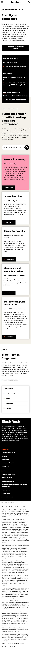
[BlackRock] (15, 2)
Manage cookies (7, 497)
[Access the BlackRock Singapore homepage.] (11, 422)
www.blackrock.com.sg (8, 597)
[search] (29, 2)
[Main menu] (2, 2)
